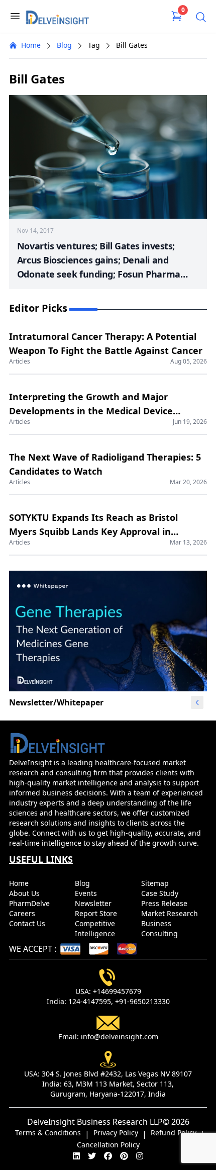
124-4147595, (90, 1001)
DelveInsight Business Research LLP (95, 1121)
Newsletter (94, 903)
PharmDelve (30, 903)
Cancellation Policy (108, 1144)
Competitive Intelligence (96, 928)
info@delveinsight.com (119, 1036)
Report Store (97, 913)
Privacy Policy (115, 1132)
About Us (25, 893)
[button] (197, 702)
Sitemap (156, 883)
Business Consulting (160, 928)
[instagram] (139, 1156)
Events (87, 893)
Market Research (170, 913)
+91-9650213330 (142, 1001)
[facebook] (108, 1156)
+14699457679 (117, 991)
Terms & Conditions (48, 1132)
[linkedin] (76, 1156)
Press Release (165, 903)
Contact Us (28, 923)
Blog (64, 45)
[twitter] (92, 1156)
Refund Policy (173, 1132)
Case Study (160, 893)
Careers (23, 913)
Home (31, 45)
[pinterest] (124, 1156)
